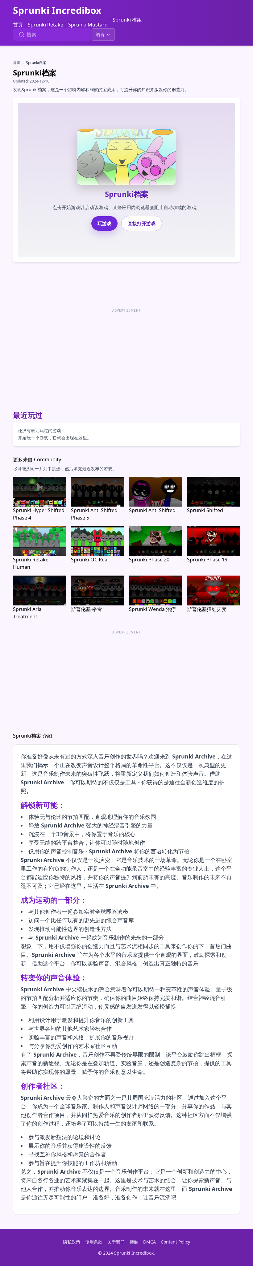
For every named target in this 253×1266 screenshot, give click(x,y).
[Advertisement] (126, 357)
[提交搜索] (22, 34)
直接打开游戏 (142, 223)
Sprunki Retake (45, 24)
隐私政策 (71, 1242)
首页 (18, 24)
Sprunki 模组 (127, 19)
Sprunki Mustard (88, 24)
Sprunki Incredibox (57, 10)
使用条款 (93, 1242)
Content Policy (175, 1242)
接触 (134, 1242)
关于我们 (116, 1242)
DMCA (149, 1242)
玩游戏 (104, 223)
